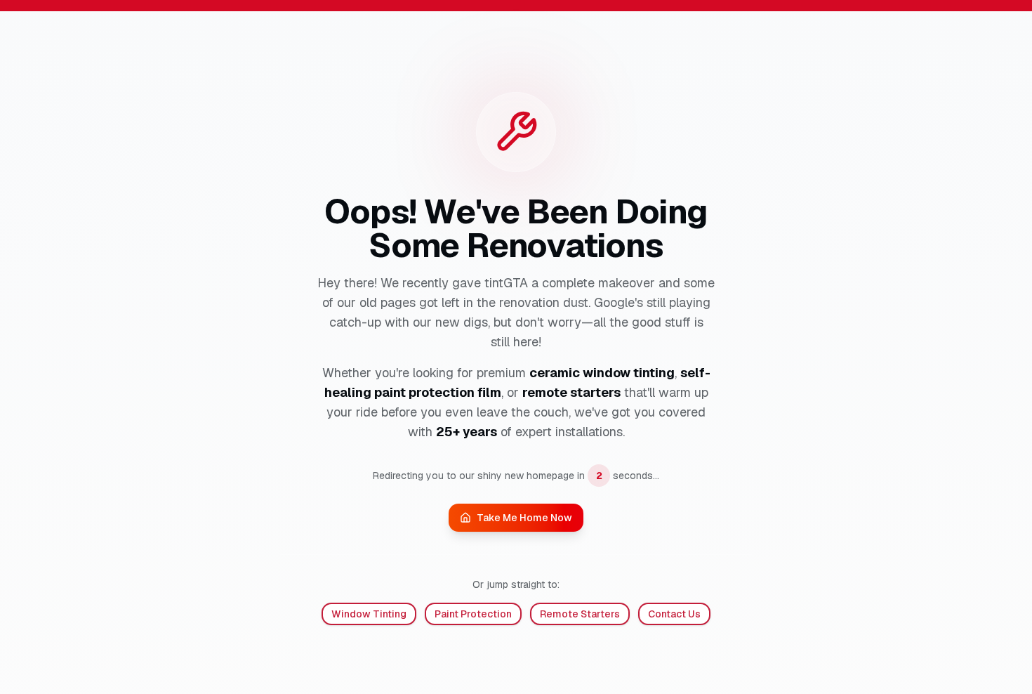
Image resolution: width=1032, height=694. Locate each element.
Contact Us (674, 614)
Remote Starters (580, 614)
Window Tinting (368, 614)
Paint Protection (473, 614)
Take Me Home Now (524, 517)
